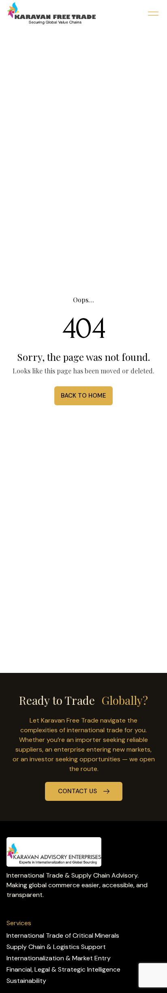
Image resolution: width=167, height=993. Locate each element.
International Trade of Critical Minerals (62, 935)
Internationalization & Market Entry (58, 958)
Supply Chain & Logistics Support (56, 947)
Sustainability (26, 980)
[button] (153, 13)
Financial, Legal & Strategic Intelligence (63, 969)
